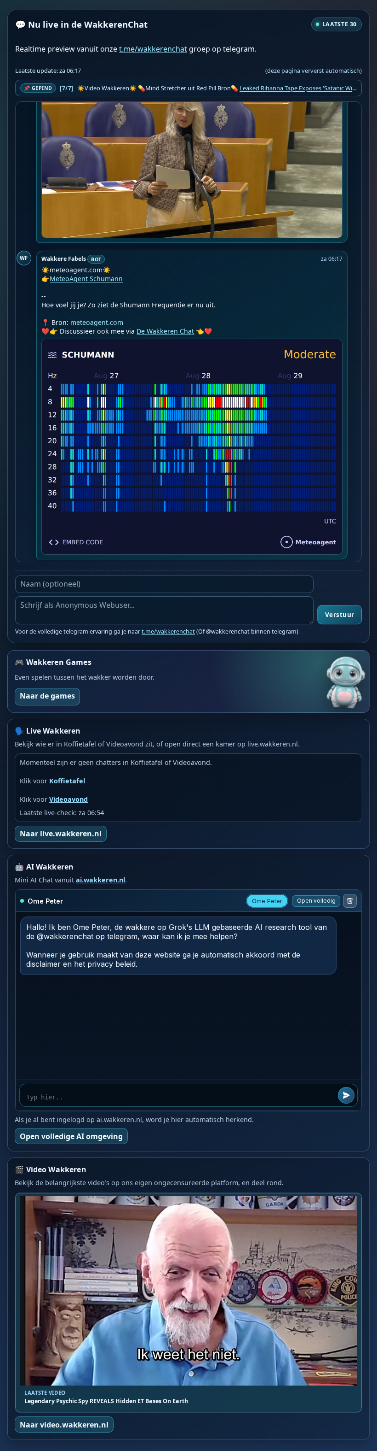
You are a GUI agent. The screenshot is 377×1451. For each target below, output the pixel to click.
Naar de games (47, 696)
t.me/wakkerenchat (153, 49)
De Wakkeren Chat (165, 331)
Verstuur (339, 615)
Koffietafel (67, 780)
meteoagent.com (96, 322)
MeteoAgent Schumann (86, 278)
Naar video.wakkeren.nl (64, 1425)
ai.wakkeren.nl (100, 879)
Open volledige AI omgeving (71, 1136)
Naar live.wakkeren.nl (61, 833)
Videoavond (68, 799)
